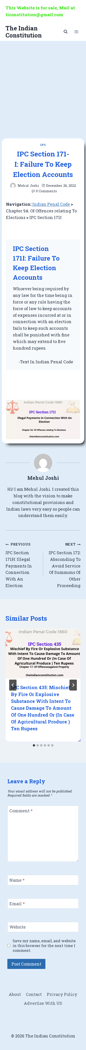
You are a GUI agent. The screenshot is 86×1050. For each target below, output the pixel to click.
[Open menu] (76, 31)
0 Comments (46, 191)
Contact (34, 994)
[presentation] (43, 653)
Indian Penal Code (50, 204)
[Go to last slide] (13, 685)
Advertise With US (43, 1003)
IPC (43, 145)
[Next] (73, 685)
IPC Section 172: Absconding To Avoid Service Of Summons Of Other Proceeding (64, 565)
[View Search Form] (65, 32)
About (15, 994)
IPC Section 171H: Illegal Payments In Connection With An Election (19, 565)
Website (17, 927)
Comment (21, 810)
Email (17, 903)
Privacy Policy (62, 994)
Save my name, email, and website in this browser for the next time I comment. (44, 945)
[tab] (34, 745)
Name (17, 880)
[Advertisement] (43, 86)
